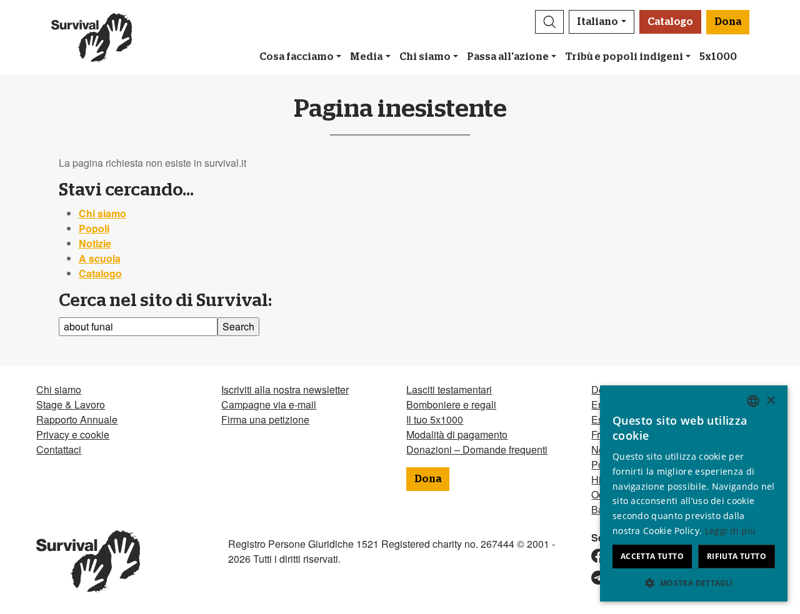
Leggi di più (730, 531)
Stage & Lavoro (70, 404)
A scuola (100, 258)
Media (366, 57)
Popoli (94, 228)
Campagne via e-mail (268, 404)
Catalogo (670, 22)
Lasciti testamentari (449, 389)
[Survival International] (91, 37)
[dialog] (694, 493)
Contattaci (58, 449)
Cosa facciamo (296, 57)
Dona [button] (727, 22)
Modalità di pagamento (457, 434)
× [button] (770, 400)
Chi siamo (425, 57)
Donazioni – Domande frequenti (477, 449)
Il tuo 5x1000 (434, 419)
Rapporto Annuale (77, 419)
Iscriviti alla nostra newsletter (285, 389)
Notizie (95, 243)
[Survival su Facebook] (593, 556)
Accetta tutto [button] (652, 556)
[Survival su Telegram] (593, 578)
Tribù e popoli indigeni (624, 57)
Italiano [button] (597, 22)
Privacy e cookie (72, 434)
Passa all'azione (508, 57)
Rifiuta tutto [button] (736, 556)
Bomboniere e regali (451, 404)
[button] (549, 22)
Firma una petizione (265, 419)
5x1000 (718, 57)
